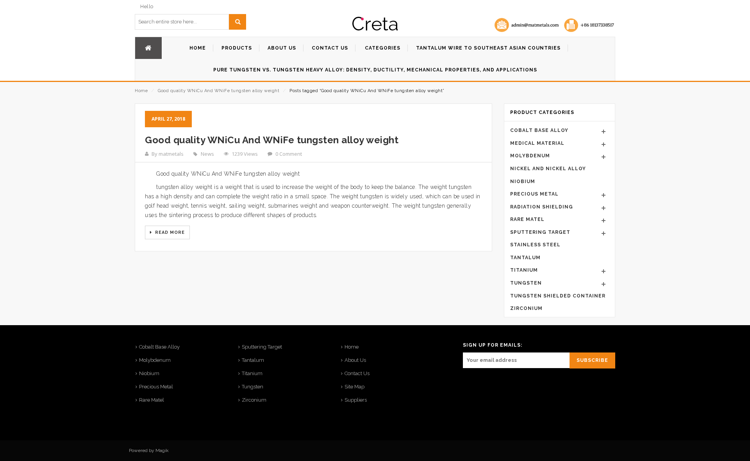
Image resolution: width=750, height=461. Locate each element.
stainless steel (535, 244)
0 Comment (288, 153)
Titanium (524, 270)
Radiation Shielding (541, 207)
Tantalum (525, 257)
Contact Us (357, 373)
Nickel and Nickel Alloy (548, 168)
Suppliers (356, 400)
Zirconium (526, 308)
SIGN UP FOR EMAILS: (492, 345)
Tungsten (526, 283)
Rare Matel (527, 219)
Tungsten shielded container (557, 296)
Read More (169, 232)
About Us (355, 360)
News (207, 153)
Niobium (522, 181)
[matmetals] (375, 23)
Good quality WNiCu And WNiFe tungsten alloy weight (218, 90)
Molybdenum (530, 155)
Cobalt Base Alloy (539, 130)
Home (141, 90)
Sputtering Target (540, 232)
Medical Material (537, 143)
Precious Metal (534, 194)
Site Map (354, 387)
